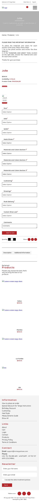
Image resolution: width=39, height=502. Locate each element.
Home (4, 35)
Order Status (27, 2)
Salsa (19, 301)
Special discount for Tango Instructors (16, 406)
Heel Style (6, 413)
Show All (5, 418)
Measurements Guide (10, 416)
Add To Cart (10, 233)
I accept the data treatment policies (17, 480)
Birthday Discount (9, 408)
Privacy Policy (7, 440)
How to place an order (10, 403)
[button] (4, 86)
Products (11, 35)
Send (6, 485)
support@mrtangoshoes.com (17, 451)
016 (19, 387)
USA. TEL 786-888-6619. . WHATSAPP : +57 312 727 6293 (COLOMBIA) (19, 457)
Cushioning (6, 411)
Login (4, 432)
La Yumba (19, 359)
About (4, 427)
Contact (5, 435)
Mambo (19, 330)
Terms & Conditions (9, 442)
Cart (3, 430)
